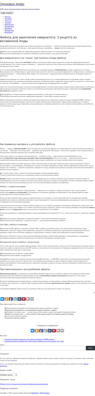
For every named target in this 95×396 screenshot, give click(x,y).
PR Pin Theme (44, 393)
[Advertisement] (47, 124)
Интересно (8, 28)
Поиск (2, 345)
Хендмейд (8, 19)
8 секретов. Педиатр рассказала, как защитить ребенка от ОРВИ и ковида (30, 339)
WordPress (34, 393)
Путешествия (9, 27)
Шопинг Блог (9, 30)
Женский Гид (9, 25)
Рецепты (8, 17)
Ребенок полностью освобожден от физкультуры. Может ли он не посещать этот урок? (34, 341)
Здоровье (8, 23)
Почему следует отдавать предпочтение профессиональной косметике (24, 384)
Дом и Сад (8, 21)
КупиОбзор (9, 32)
